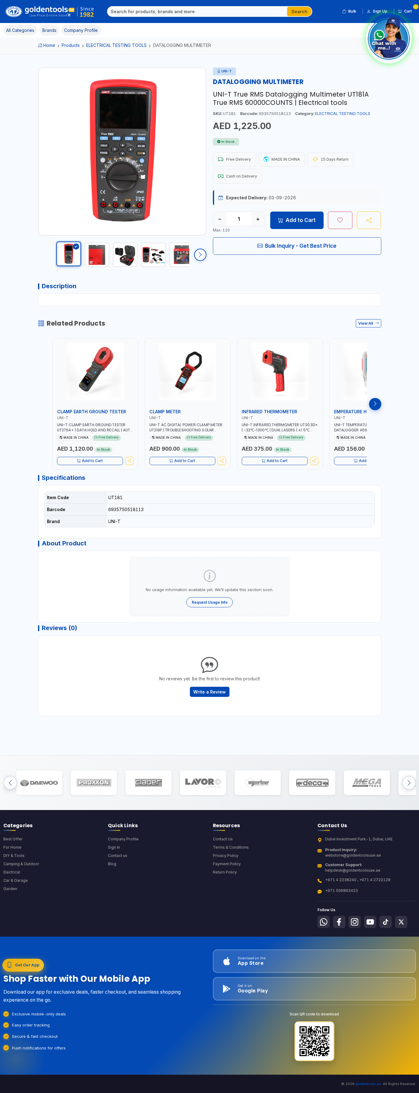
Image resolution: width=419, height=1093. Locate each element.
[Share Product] (369, 220)
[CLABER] (148, 783)
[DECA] (312, 783)
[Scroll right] (200, 255)
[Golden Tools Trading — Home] (49, 11)
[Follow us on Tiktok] (385, 922)
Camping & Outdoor (21, 864)
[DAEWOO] (39, 783)
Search (299, 11)
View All (366, 323)
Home (49, 45)
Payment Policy (227, 864)
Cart (410, 10)
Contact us (117, 855)
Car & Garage (15, 880)
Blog (112, 864)
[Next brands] (409, 783)
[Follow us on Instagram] (354, 922)
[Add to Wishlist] (340, 220)
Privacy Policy (225, 855)
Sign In (114, 847)
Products (71, 45)
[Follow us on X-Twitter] (401, 922)
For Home (12, 847)
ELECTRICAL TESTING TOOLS (116, 45)
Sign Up (380, 11)
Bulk (352, 11)
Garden (10, 888)
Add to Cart (301, 220)
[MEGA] (366, 783)
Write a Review (209, 691)
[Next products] (375, 404)
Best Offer (13, 839)
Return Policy (225, 872)
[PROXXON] (93, 783)
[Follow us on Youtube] (370, 922)
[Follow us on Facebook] (339, 922)
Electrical (11, 872)
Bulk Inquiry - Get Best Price (300, 246)
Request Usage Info (210, 602)
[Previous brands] (10, 783)
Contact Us (223, 839)
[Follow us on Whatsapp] (323, 922)
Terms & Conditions (231, 847)
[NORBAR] (257, 783)
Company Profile (123, 839)
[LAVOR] (203, 783)
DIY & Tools (14, 855)
